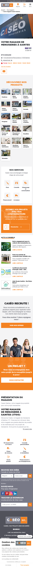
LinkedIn (15, 493)
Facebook (3, 493)
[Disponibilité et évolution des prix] (16, 1)
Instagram (11, 493)
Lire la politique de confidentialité (10, 559)
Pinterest (7, 493)
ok (30, 476)
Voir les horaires (6, 66)
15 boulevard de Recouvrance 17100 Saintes (16, 57)
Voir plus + (3, 483)
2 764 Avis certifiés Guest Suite (14, 535)
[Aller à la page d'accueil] (7, 5)
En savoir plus (27, 429)
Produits (5, 538)
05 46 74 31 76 (7, 60)
